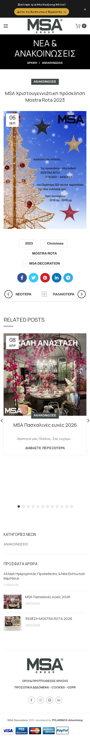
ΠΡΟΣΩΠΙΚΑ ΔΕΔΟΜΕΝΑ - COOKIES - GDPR (45, 687)
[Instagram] (40, 700)
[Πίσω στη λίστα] (44, 294)
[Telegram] (68, 277)
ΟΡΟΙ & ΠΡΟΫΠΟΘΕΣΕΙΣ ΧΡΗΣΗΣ (45, 681)
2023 (29, 243)
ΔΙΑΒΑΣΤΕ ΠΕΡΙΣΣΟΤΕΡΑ (45, 448)
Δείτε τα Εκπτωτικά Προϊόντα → (41, 12)
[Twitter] (33, 277)
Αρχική (32, 62)
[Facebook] (22, 277)
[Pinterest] (45, 277)
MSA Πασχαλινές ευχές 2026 (45, 425)
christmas (55, 243)
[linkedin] (56, 277)
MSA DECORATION (44, 263)
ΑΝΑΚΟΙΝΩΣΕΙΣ (52, 62)
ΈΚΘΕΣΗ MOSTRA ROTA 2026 (48, 618)
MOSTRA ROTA (44, 253)
